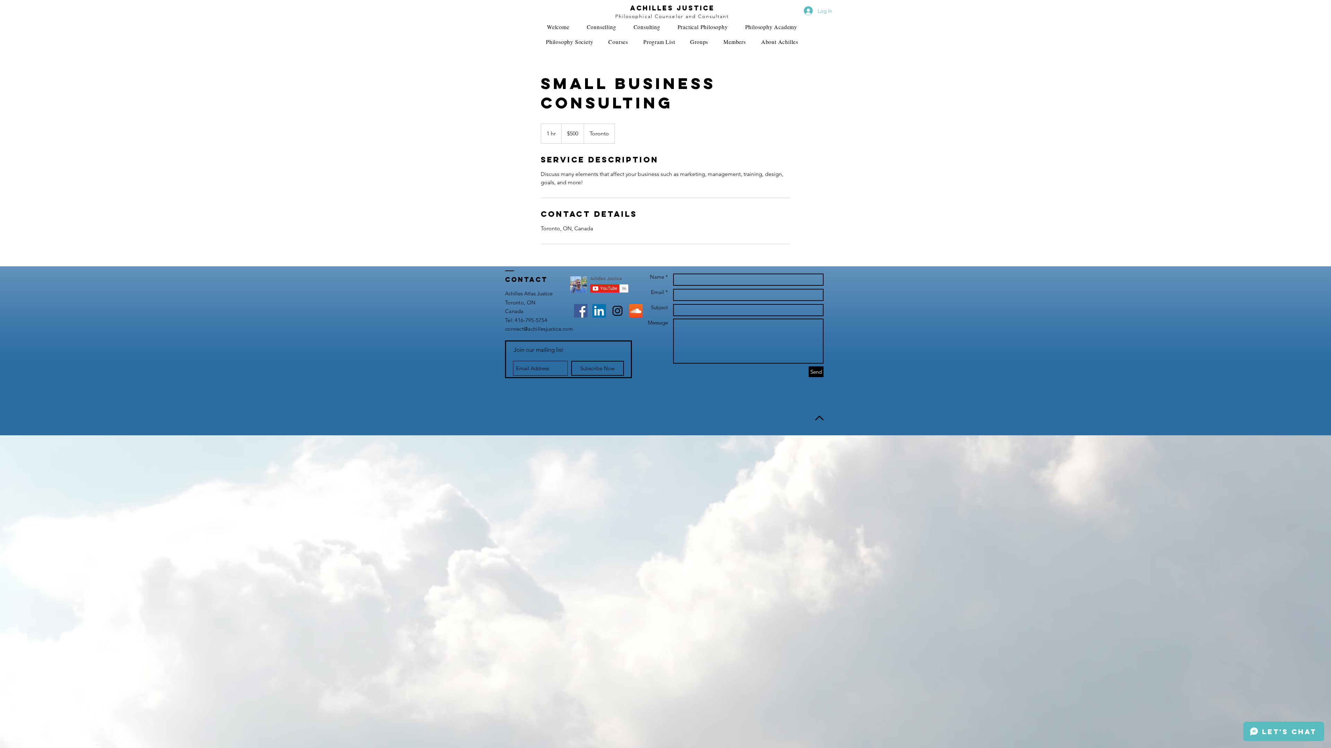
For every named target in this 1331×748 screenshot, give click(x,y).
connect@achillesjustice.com (539, 329)
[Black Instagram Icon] (617, 311)
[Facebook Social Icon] (581, 311)
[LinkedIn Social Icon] (599, 311)
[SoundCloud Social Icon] (636, 311)
